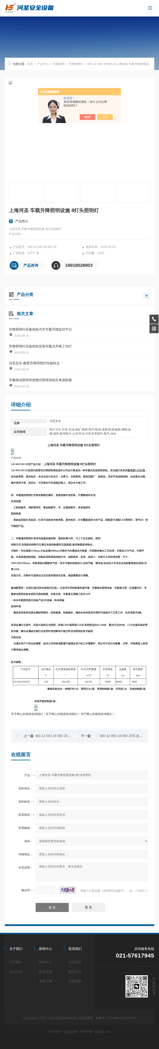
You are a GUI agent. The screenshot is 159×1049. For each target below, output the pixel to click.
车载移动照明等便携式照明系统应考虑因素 (40, 380)
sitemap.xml (102, 1031)
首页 (30, 64)
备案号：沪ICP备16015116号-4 (116, 1018)
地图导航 (75, 981)
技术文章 (45, 971)
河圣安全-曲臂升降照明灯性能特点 (34, 363)
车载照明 (59, 64)
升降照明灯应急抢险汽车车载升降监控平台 (40, 329)
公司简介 (16, 962)
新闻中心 (45, 962)
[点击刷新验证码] (67, 890)
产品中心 (43, 64)
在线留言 (75, 962)
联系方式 (75, 971)
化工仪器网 (70, 1031)
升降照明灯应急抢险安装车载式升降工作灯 (40, 346)
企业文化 (16, 971)
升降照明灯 (76, 64)
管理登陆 (86, 1031)
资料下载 (45, 981)
